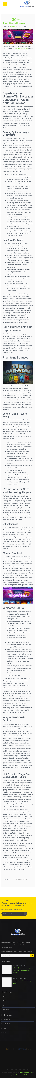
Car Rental (6, 1009)
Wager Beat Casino (21, 879)
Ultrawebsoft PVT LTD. (21, 1075)
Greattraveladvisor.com (25, 1072)
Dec (18, 20)
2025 (22, 20)
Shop (4, 1032)
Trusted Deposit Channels (14, 23)
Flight (4, 996)
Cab (4, 1005)
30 (14, 19)
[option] (11, 1049)
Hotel (4, 1001)
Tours (4, 1028)
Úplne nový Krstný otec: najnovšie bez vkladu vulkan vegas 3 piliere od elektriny (23, 970)
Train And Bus (6, 1019)
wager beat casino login (20, 48)
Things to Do (6, 1023)
